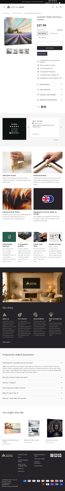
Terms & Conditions (37, 462)
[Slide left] (4, 51)
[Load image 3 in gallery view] (20, 51)
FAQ (19, 457)
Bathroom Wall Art (17, 13)
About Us (21, 468)
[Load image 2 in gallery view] (15, 51)
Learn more (6, 342)
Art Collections (6, 13)
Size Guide (59, 29)
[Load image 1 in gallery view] (9, 51)
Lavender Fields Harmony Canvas (33, 13)
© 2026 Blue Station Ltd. (8, 479)
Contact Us (21, 471)
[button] (4, 7)
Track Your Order (39, 459)
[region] (44, 127)
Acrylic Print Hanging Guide (22, 465)
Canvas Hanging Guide (23, 460)
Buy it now (42, 53)
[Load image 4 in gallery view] (26, 51)
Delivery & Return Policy (39, 455)
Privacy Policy (38, 466)
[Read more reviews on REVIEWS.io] (14, 133)
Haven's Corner (22, 454)
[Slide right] (32, 51)
